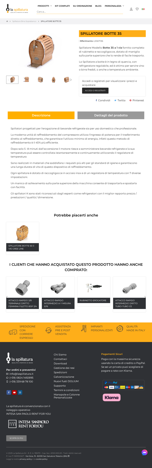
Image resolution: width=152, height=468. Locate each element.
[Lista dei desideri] (32, 229)
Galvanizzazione (64, 376)
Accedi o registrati (95, 90)
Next (71, 80)
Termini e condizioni (66, 390)
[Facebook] (9, 392)
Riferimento (86, 41)
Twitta (121, 100)
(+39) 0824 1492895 (20, 377)
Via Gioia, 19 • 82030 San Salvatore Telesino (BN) (47, 456)
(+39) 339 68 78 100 (20, 381)
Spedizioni (60, 372)
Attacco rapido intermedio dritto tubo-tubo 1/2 (126, 303)
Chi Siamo (60, 354)
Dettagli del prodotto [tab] (111, 115)
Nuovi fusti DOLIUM (66, 381)
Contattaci (60, 359)
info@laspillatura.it (20, 373)
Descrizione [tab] (41, 115)
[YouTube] (14, 392)
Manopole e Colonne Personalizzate (67, 396)
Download (60, 363)
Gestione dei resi (64, 367)
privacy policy (26, 459)
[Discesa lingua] (143, 9)
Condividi (104, 100)
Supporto (60, 385)
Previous (8, 80)
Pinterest (138, 100)
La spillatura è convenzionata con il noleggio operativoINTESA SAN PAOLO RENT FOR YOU (28, 410)
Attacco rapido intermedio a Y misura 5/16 (57, 303)
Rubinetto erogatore (93, 300)
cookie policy (42, 459)
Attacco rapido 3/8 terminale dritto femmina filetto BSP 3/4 (22, 303)
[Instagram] (20, 392)
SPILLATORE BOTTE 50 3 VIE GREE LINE (21, 247)
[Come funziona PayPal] (123, 384)
